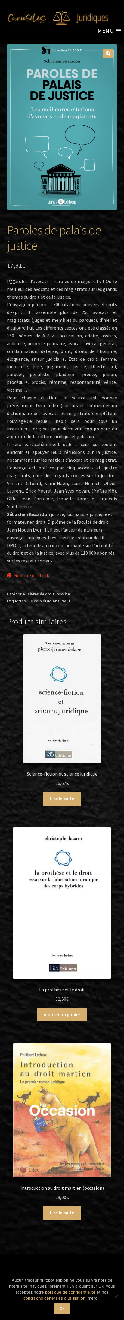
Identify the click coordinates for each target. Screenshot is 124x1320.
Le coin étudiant (44, 601)
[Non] (116, 1296)
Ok (62, 1308)
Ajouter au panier (62, 1014)
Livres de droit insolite (49, 594)
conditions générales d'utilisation (54, 1298)
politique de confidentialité (70, 1292)
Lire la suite (62, 799)
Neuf (65, 601)
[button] (105, 31)
